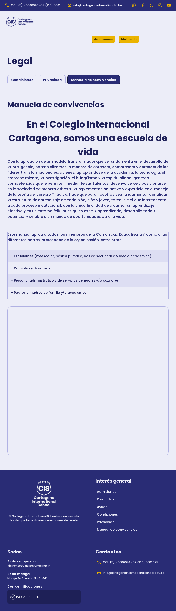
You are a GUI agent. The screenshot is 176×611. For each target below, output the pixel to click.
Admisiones (103, 39)
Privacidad (52, 80)
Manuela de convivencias (93, 80)
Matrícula (129, 39)
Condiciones (22, 80)
